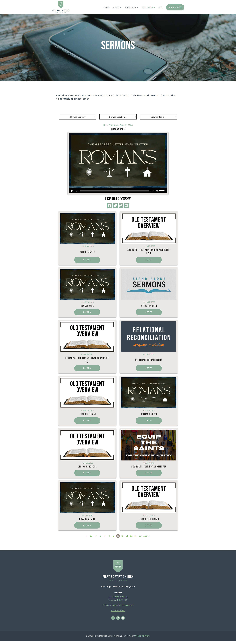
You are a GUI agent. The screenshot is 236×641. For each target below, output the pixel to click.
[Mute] (157, 191)
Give (160, 7)
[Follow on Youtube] (123, 618)
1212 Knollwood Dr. (118, 597)
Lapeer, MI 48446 (118, 600)
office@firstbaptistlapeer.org (118, 605)
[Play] (72, 191)
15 (140, 536)
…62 (145, 536)
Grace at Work (142, 636)
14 (135, 536)
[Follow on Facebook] (113, 618)
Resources (147, 7)
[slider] (114, 190)
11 (122, 536)
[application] (118, 190)
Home (107, 7)
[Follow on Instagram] (118, 618)
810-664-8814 (118, 610)
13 (131, 536)
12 (127, 536)
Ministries (130, 7)
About (116, 7)
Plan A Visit (175, 7)
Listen (87, 260)
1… (91, 536)
